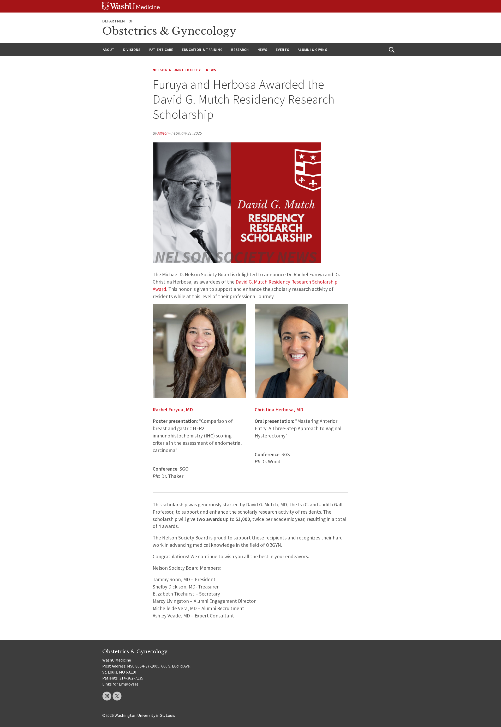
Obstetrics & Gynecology (169, 31)
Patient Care (161, 49)
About (109, 49)
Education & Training (202, 49)
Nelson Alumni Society (177, 70)
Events (282, 49)
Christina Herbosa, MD (279, 409)
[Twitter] (117, 696)
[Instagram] (106, 696)
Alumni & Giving (312, 49)
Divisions (132, 49)
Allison (163, 133)
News (262, 49)
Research (240, 49)
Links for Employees (120, 684)
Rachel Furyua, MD (173, 409)
